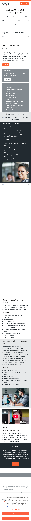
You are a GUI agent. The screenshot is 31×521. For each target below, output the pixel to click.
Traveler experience (11, 109)
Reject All (15, 514)
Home (3, 32)
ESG (15, 25)
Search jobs (7, 79)
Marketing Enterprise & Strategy (15, 101)
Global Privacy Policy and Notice (14, 492)
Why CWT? (8, 32)
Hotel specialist (10, 93)
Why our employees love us (8, 21)
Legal (7, 99)
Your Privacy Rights (15, 509)
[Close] (29, 495)
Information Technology (12, 97)
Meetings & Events (11, 103)
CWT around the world (23, 21)
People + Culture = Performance (18, 32)
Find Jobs (6, 64)
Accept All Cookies (15, 518)
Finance (8, 91)
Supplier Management (12, 107)
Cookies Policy (25, 492)
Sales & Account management (14, 105)
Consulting (9, 87)
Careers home (7, 17)
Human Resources (11, 95)
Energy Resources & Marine (14, 89)
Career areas (16, 17)
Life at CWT (24, 17)
